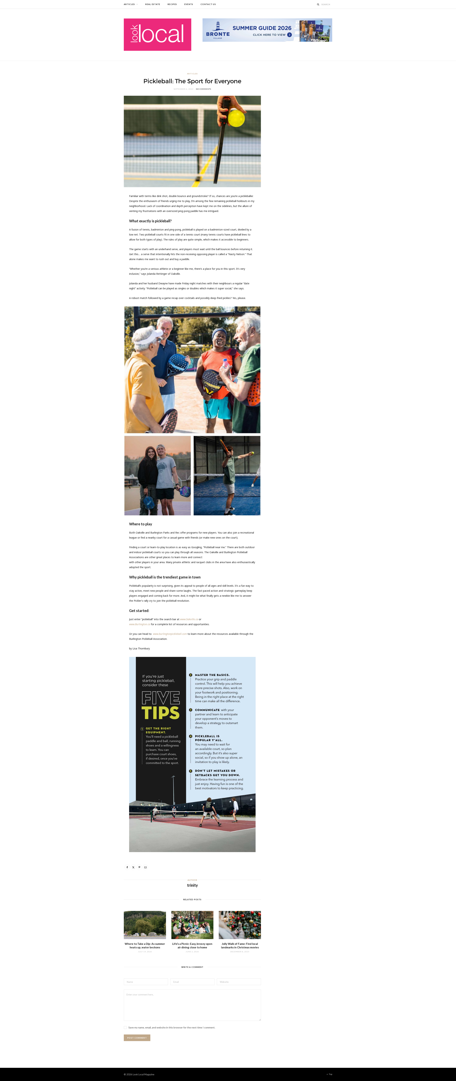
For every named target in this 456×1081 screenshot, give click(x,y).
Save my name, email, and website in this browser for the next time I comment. (171, 1027)
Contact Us (208, 4)
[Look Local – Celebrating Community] (157, 34)
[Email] (107, 235)
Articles (129, 4)
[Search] (318, 4)
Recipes (172, 4)
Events (188, 4)
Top (330, 1074)
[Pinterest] (107, 226)
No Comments (203, 89)
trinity (192, 885)
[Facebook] (107, 208)
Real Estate (152, 4)
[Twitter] (107, 217)
